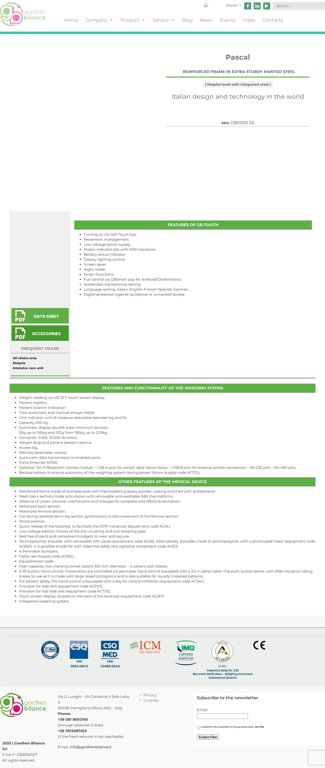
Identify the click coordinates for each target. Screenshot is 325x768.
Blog (187, 20)
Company (96, 20)
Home (71, 20)
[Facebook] (247, 6)
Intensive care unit (28, 368)
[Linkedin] (257, 6)
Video (248, 20)
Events (227, 20)
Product (130, 20)
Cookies (150, 700)
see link (259, 727)
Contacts (273, 20)
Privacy (150, 695)
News (206, 20)
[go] (320, 5)
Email (202, 710)
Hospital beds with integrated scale (238, 84)
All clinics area (25, 358)
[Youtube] (266, 6)
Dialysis (19, 363)
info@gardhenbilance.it (90, 747)
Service (161, 20)
